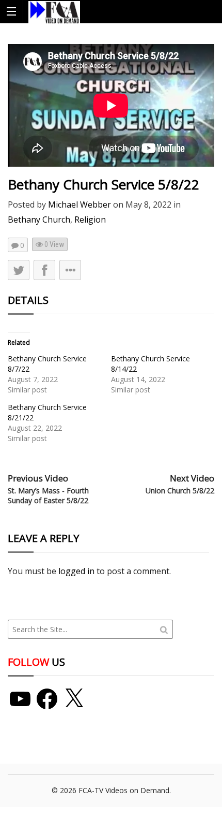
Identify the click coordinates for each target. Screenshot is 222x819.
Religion (90, 219)
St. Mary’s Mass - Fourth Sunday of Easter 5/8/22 (48, 496)
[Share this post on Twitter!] (18, 270)
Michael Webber (79, 204)
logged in (76, 571)
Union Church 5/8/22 (180, 490)
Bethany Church (39, 219)
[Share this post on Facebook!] (44, 270)
